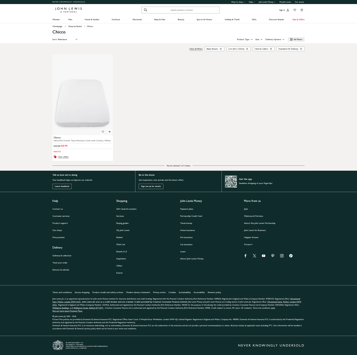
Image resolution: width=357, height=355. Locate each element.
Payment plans (186, 209)
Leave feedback (62, 186)
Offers (119, 265)
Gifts (254, 19)
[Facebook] (245, 256)
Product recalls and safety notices (107, 292)
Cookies (172, 292)
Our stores (299, 2)
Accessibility (199, 292)
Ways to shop (237, 2)
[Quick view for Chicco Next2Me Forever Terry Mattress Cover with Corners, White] (109, 131)
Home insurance (187, 230)
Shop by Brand (75, 26)
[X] (254, 256)
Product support (60, 223)
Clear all (195, 48)
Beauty (181, 19)
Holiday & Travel (232, 19)
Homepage (57, 26)
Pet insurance (186, 237)
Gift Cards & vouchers (126, 209)
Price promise (58, 237)
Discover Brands (276, 19)
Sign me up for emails (151, 186)
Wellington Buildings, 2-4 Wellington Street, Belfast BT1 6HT (78, 308)
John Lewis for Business (255, 230)
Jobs (246, 209)
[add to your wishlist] (103, 131)
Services (120, 216)
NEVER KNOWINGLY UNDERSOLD (68, 2)
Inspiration (121, 258)
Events (119, 272)
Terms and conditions (62, 292)
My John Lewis (285, 2)
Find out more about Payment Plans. (67, 311)
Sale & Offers (298, 19)
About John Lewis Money (191, 258)
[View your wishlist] (294, 10)
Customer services (61, 216)
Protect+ (248, 244)
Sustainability (185, 292)
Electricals (137, 19)
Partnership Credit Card (191, 216)
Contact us (57, 209)
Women (56, 19)
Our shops (57, 230)
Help (251, 2)
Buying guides (122, 223)
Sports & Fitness (204, 19)
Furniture (116, 19)
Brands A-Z (121, 251)
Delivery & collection (61, 255)
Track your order (59, 262)
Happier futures (251, 237)
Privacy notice (159, 292)
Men (70, 19)
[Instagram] (282, 256)
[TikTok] (291, 256)
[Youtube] (263, 256)
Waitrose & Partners (253, 216)
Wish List (120, 244)
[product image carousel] (82, 94)
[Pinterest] (272, 256)
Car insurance (186, 244)
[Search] (145, 10)
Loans (183, 251)
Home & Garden (92, 19)
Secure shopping (82, 292)
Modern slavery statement (138, 292)
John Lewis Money (266, 2)
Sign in (282, 10)
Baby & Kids (159, 19)
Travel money (186, 223)
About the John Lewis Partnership (259, 223)
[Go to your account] (288, 10)
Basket (119, 237)
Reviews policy (214, 292)
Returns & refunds (60, 269)
